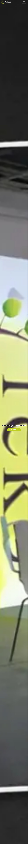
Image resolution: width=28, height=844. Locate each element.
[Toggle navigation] (24, 2)
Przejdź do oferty (13, 429)
